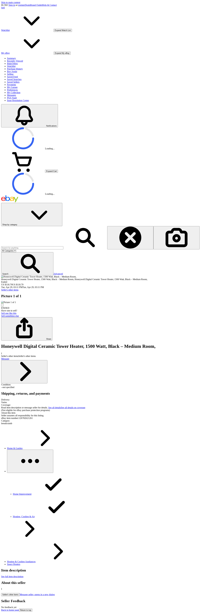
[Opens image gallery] (2, 305)
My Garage (12, 87)
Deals (27, 5)
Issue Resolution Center (18, 100)
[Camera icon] (176, 237)
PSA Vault (12, 98)
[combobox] (32, 247)
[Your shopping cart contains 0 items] (23, 171)
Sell (3, 7)
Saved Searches (14, 79)
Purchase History (15, 69)
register (21, 5)
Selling (10, 74)
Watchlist (11, 66)
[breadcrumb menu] (30, 461)
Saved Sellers (13, 82)
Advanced (58, 273)
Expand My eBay (62, 53)
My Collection (13, 92)
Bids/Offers (12, 63)
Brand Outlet (36, 5)
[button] (27, 263)
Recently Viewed (15, 61)
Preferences (12, 90)
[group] (107, 302)
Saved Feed (12, 76)
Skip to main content (10, 2)
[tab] (107, 413)
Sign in (11, 5)
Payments (11, 84)
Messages (11, 95)
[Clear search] (130, 237)
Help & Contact (49, 5)
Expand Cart (51, 171)
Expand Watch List (63, 30)
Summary (11, 58)
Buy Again (12, 71)
